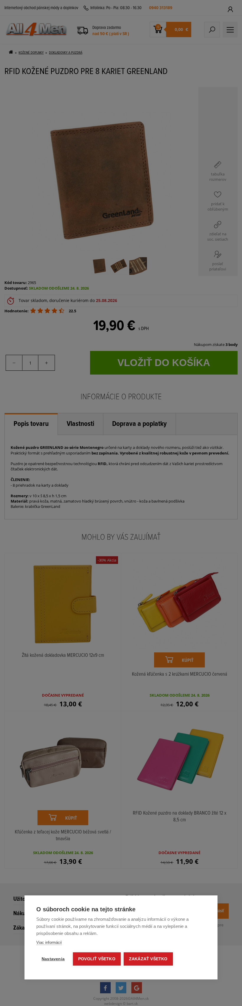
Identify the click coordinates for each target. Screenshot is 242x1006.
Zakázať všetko (148, 959)
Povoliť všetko (96, 959)
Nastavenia (53, 959)
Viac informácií (49, 942)
